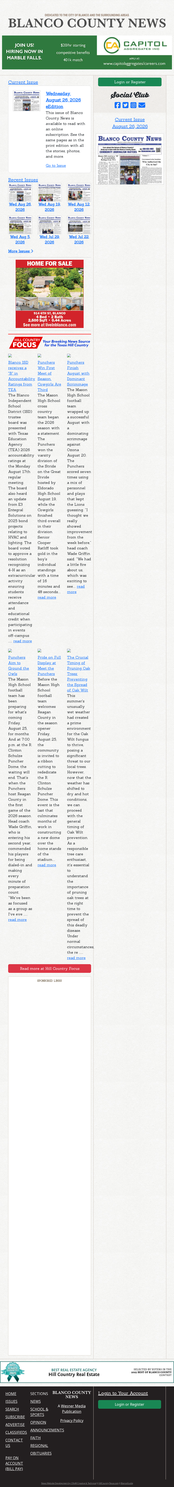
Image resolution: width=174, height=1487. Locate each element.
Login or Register (130, 82)
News (35, 1401)
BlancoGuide (127, 1483)
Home (10, 1393)
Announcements (40, 1430)
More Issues (19, 251)
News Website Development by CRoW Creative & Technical (68, 1483)
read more (22, 641)
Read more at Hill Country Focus (50, 968)
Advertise (15, 1424)
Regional (39, 1445)
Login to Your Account (123, 1393)
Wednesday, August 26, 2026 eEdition (63, 100)
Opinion (38, 1422)
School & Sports (39, 1412)
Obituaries (40, 1453)
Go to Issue (56, 165)
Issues (11, 1401)
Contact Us (14, 1443)
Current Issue (23, 82)
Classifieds (15, 1432)
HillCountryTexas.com (108, 1483)
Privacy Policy (71, 1420)
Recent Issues (23, 180)
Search (12, 1409)
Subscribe (15, 1416)
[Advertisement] (50, 1169)
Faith (35, 1437)
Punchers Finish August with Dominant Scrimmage (78, 373)
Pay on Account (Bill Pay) (14, 1463)
